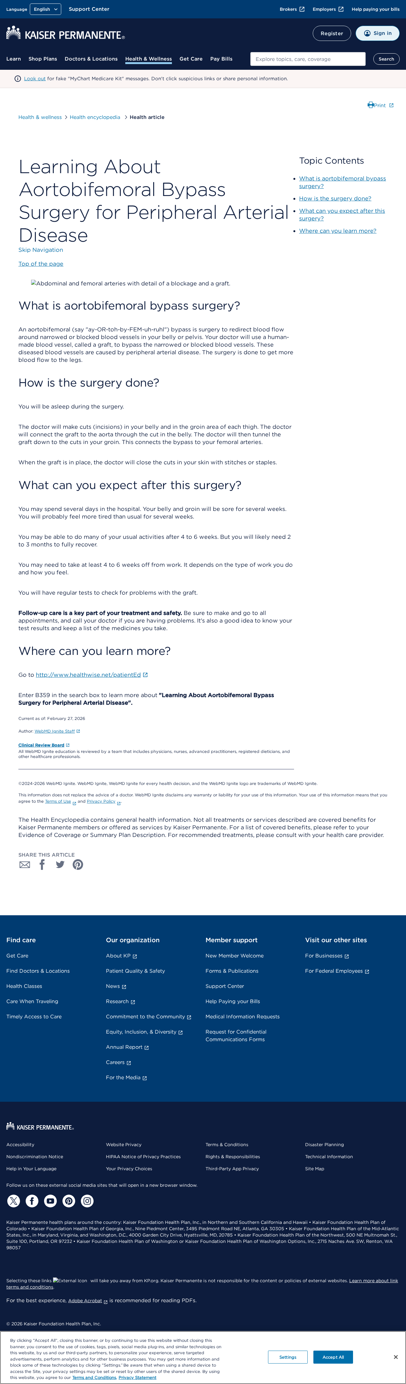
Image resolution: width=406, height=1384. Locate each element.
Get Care (191, 59)
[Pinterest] (68, 1201)
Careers (115, 1062)
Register (332, 33)
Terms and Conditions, (94, 1377)
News (113, 986)
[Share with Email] (24, 864)
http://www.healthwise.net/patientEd (88, 674)
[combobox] (308, 59)
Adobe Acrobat (85, 1300)
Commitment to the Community (145, 1017)
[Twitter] (12, 1201)
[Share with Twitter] (60, 864)
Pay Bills (221, 59)
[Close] (396, 1357)
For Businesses (324, 956)
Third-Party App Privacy (232, 1168)
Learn (13, 59)
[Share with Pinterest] (78, 864)
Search (386, 59)
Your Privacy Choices (129, 1168)
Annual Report (124, 1047)
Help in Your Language (31, 1168)
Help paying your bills (376, 9)
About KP (118, 956)
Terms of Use (58, 801)
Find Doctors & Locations (38, 971)
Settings (287, 1357)
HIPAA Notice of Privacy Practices (143, 1156)
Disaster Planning (324, 1144)
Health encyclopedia (96, 117)
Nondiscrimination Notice (34, 1156)
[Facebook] (31, 1201)
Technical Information (329, 1156)
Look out (35, 79)
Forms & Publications (232, 971)
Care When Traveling (32, 1001)
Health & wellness (40, 117)
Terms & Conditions (227, 1144)
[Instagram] (86, 1201)
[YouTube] (49, 1201)
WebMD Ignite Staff (55, 731)
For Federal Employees (334, 971)
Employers (324, 9)
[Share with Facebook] (42, 864)
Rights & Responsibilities (233, 1156)
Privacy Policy (101, 801)
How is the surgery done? (335, 198)
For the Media (123, 1077)
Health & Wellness (148, 59)
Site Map (314, 1168)
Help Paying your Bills (233, 1001)
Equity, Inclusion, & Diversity (141, 1032)
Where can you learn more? (338, 230)
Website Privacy (123, 1144)
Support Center (89, 9)
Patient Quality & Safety (135, 971)
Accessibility (20, 1144)
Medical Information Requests (243, 1017)
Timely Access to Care (34, 1017)
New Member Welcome (235, 956)
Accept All (333, 1357)
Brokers (288, 9)
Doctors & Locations (91, 59)
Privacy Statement (137, 1377)
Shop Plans (43, 59)
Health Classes (24, 986)
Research (117, 1001)
